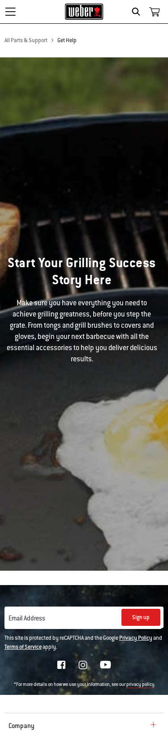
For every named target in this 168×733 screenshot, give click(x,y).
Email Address (27, 618)
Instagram (83, 664)
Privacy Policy (135, 638)
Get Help (67, 40)
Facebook (61, 664)
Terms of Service (23, 647)
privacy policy (140, 684)
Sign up (141, 617)
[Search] (138, 11)
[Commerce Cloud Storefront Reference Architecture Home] (84, 12)
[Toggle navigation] (10, 11)
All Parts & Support (25, 40)
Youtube (105, 664)
